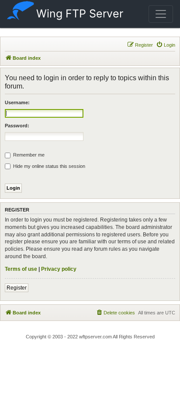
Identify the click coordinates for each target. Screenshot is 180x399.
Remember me (28, 154)
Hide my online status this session (48, 166)
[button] (161, 14)
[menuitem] (165, 45)
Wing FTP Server (79, 13)
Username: (17, 102)
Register (17, 288)
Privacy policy (58, 269)
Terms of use (21, 269)
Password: (17, 125)
